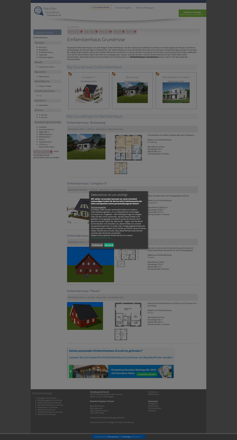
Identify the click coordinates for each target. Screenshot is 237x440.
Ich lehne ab (97, 245)
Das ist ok (109, 245)
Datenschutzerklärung (100, 237)
